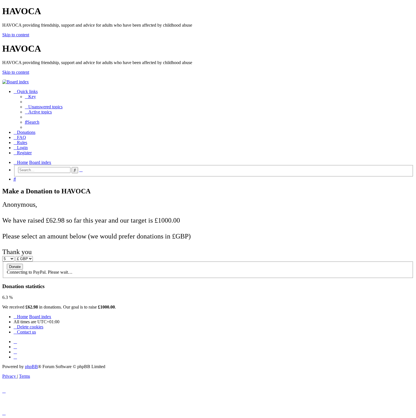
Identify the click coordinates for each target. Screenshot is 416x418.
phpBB (31, 366)
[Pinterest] (15, 356)
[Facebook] (15, 346)
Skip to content (15, 34)
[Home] (15, 81)
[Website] (15, 341)
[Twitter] (15, 351)
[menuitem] (30, 96)
